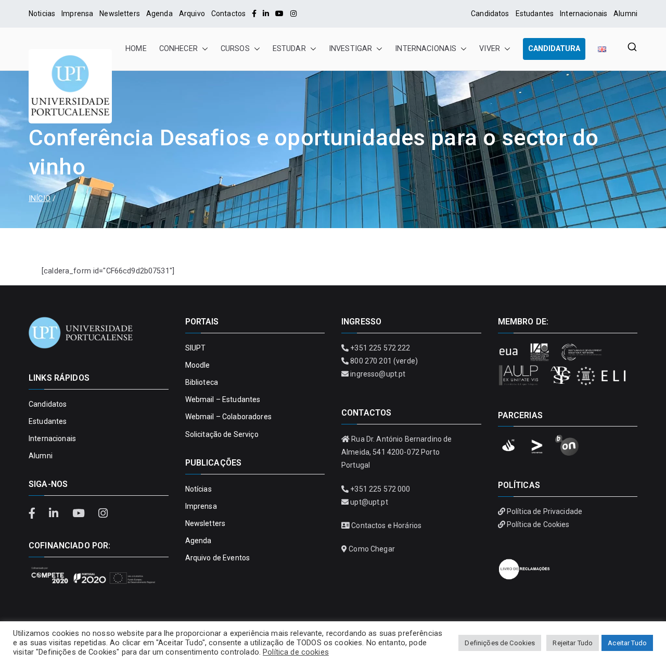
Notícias (198, 489)
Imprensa (77, 13)
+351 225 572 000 (380, 489)
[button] (203, 49)
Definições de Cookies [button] (500, 643)
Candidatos (490, 13)
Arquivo (192, 13)
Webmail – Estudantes (223, 399)
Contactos (228, 13)
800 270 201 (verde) (384, 361)
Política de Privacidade (544, 511)
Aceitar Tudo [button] (627, 643)
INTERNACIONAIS (425, 48)
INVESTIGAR (350, 48)
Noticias (42, 13)
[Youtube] (279, 13)
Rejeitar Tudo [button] (573, 643)
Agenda (159, 13)
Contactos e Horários (386, 525)
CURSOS (235, 48)
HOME (136, 48)
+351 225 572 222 (380, 348)
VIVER (489, 48)
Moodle (197, 365)
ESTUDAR (289, 48)
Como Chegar (372, 549)
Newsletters (119, 13)
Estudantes (535, 13)
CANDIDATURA (554, 48)
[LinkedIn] (266, 13)
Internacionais (583, 13)
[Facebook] (254, 13)
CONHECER (178, 48)
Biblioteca (201, 382)
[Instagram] (293, 13)
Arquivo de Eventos (217, 558)
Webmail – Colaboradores (228, 416)
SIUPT (195, 348)
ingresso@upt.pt (377, 374)
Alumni (625, 13)
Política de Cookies (538, 524)
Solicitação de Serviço (222, 434)
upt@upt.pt (369, 502)
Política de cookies (296, 652)
